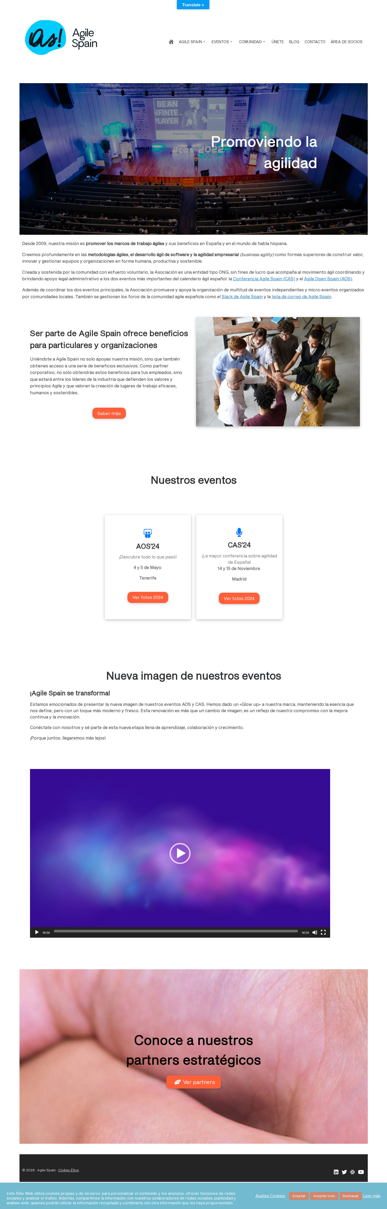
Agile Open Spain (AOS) (328, 278)
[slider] (176, 931)
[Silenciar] (314, 932)
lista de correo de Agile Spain (301, 296)
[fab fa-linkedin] (336, 1172)
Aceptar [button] (299, 1196)
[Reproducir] (36, 932)
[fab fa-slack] (352, 1172)
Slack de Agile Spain (242, 296)
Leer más (371, 1195)
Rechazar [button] (351, 1196)
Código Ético (68, 1170)
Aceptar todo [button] (324, 1196)
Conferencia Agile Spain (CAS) (264, 278)
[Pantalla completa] (323, 932)
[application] (180, 853)
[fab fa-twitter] (344, 1172)
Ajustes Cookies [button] (270, 1195)
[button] (180, 853)
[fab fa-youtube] (361, 1172)
